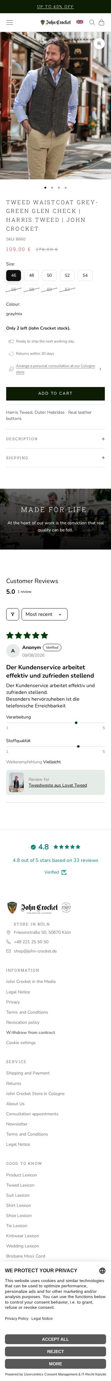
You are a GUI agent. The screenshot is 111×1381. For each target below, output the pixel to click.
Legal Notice (18, 992)
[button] (16, 782)
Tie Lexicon (16, 1226)
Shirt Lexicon (18, 1205)
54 (85, 275)
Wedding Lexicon (22, 1246)
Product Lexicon (21, 1175)
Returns (13, 1083)
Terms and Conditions (27, 1012)
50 (49, 275)
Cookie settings (21, 1043)
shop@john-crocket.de (35, 951)
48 (31, 275)
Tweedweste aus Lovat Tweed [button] (58, 785)
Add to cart (55, 393)
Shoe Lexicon (19, 1216)
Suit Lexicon (18, 1195)
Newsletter (16, 1124)
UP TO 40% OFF (55, 6)
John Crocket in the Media (31, 981)
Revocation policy (22, 1022)
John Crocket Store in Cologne (35, 1094)
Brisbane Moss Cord (25, 1256)
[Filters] (12, 614)
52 (67, 275)
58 (31, 289)
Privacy (13, 1002)
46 (13, 275)
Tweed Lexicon (20, 1185)
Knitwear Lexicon (22, 1236)
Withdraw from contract (30, 1032)
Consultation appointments (32, 1114)
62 (67, 289)
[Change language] (79, 22)
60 (49, 289)
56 (13, 289)
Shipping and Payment (28, 1073)
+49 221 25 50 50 (31, 942)
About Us (15, 1104)
